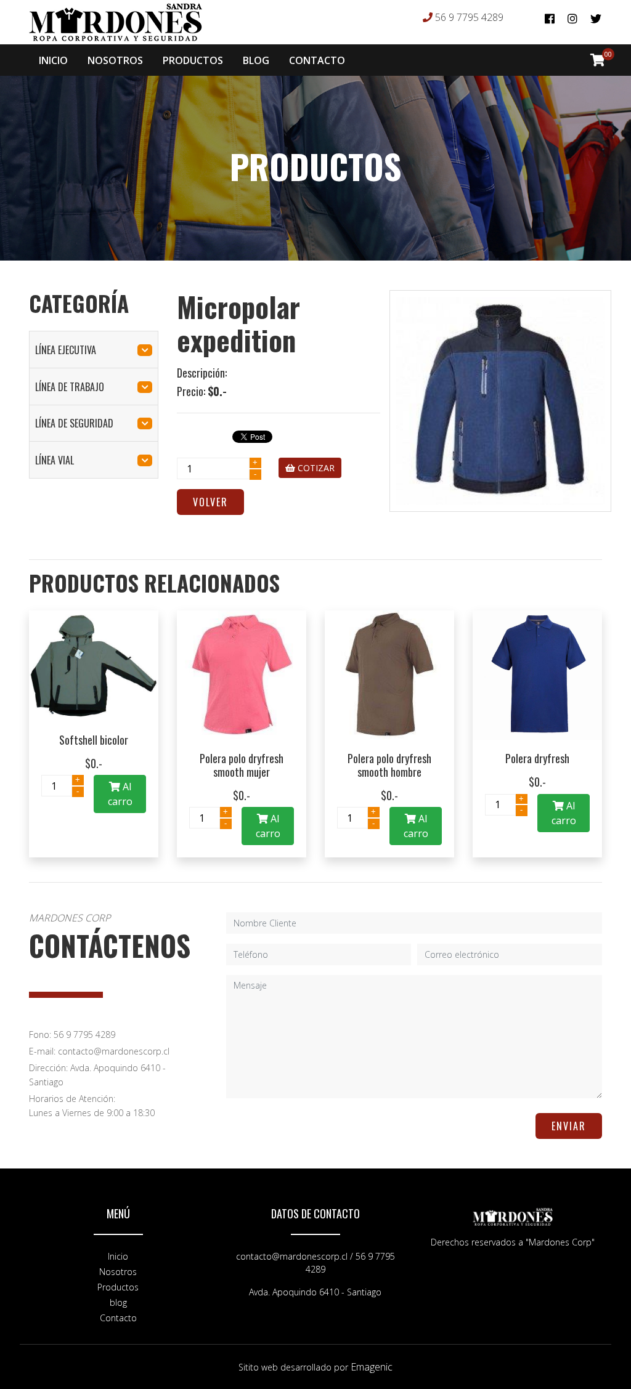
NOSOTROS (115, 60)
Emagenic (372, 1367)
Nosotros (118, 1272)
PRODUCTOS (193, 60)
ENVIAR (569, 1126)
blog (118, 1302)
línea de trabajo (69, 386)
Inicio (118, 1256)
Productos (118, 1287)
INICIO (53, 60)
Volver (210, 502)
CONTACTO (317, 60)
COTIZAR (315, 468)
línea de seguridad (74, 423)
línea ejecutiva (65, 349)
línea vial (54, 460)
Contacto (118, 1318)
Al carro (120, 794)
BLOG (256, 60)
